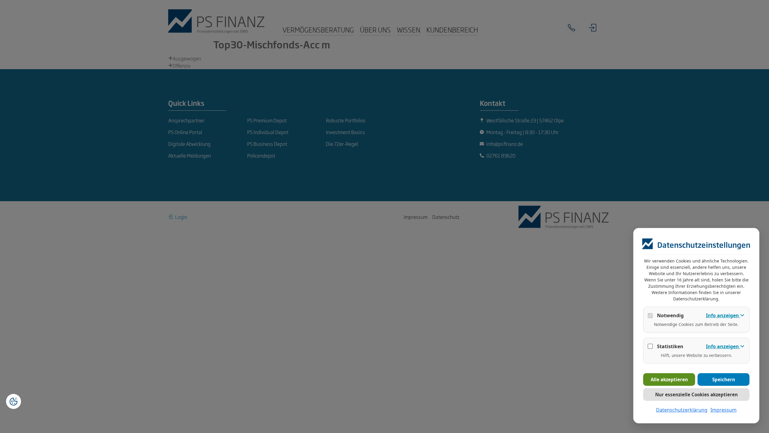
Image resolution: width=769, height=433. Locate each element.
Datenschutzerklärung (681, 410)
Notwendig (670, 315)
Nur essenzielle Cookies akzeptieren (696, 395)
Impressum (723, 410)
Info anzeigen (723, 315)
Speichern (723, 379)
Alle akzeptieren (669, 379)
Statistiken (670, 346)
